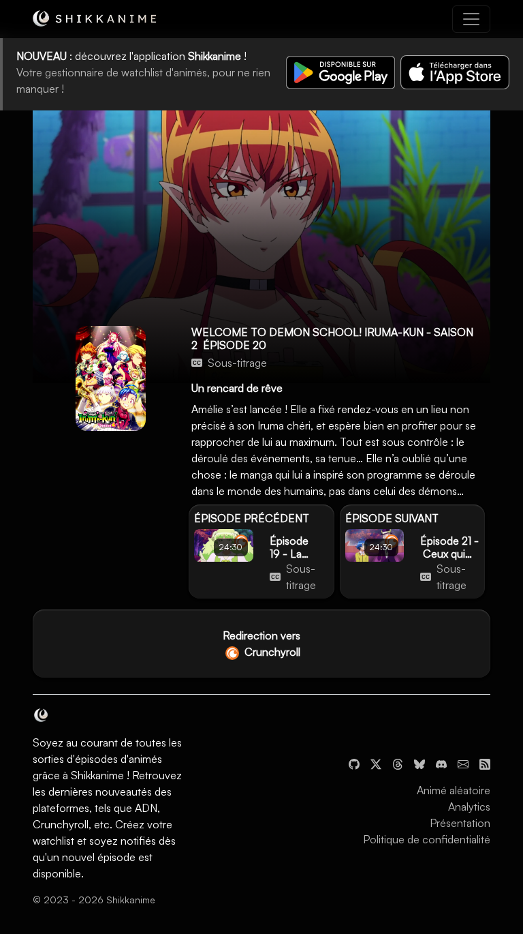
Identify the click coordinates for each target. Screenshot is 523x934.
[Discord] (441, 763)
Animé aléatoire (453, 790)
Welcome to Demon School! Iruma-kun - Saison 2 (332, 338)
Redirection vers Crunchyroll (261, 644)
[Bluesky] (419, 763)
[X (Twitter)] (375, 763)
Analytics (469, 806)
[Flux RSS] (484, 763)
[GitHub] (354, 763)
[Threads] (397, 763)
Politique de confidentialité (426, 839)
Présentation (460, 823)
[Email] (463, 763)
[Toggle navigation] (471, 19)
